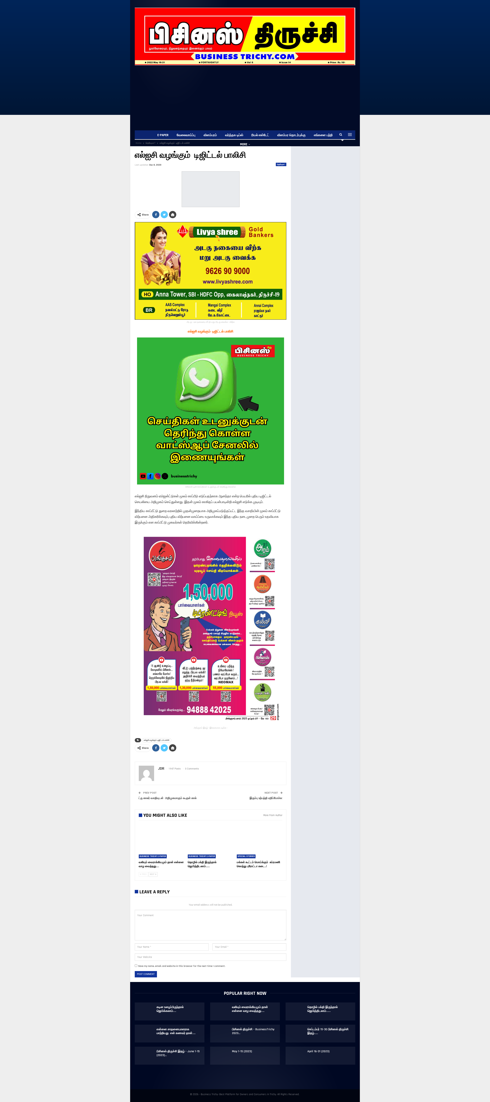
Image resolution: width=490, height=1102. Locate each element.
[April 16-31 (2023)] (296, 1056)
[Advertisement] (249, 94)
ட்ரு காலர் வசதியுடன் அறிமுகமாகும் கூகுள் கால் (168, 798)
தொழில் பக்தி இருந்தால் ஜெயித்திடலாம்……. (322, 1009)
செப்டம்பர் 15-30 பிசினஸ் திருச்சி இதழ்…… (328, 1031)
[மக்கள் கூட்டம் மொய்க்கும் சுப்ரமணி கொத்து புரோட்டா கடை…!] (259, 842)
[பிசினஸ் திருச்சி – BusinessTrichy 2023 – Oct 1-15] (221, 1034)
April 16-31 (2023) (318, 1051)
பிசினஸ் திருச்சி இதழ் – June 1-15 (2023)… (178, 1053)
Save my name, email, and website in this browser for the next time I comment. (181, 966)
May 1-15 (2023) (242, 1051)
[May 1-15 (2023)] (221, 1056)
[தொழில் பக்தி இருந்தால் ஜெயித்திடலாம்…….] (210, 842)
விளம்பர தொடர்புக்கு (291, 135)
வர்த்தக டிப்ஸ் (234, 135)
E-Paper (162, 135)
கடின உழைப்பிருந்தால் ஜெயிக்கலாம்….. (170, 1009)
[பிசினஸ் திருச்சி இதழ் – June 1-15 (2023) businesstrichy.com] (146, 1056)
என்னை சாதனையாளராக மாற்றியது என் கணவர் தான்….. (176, 1031)
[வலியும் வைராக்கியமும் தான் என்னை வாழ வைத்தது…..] (161, 842)
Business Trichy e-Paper (153, 856)
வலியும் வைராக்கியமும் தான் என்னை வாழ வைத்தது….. (250, 1009)
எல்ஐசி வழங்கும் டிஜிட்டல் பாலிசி (156, 740)
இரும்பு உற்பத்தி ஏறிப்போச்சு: (266, 798)
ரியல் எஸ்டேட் (260, 135)
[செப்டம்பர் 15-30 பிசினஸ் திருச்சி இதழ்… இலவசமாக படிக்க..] (296, 1034)
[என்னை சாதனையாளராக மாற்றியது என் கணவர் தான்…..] (146, 1034)
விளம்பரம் (210, 135)
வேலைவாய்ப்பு (186, 135)
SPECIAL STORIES (246, 856)
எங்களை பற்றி (323, 135)
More (243, 144)
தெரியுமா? (281, 164)
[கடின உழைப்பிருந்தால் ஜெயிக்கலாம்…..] (146, 1011)
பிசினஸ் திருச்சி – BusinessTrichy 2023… (253, 1031)
